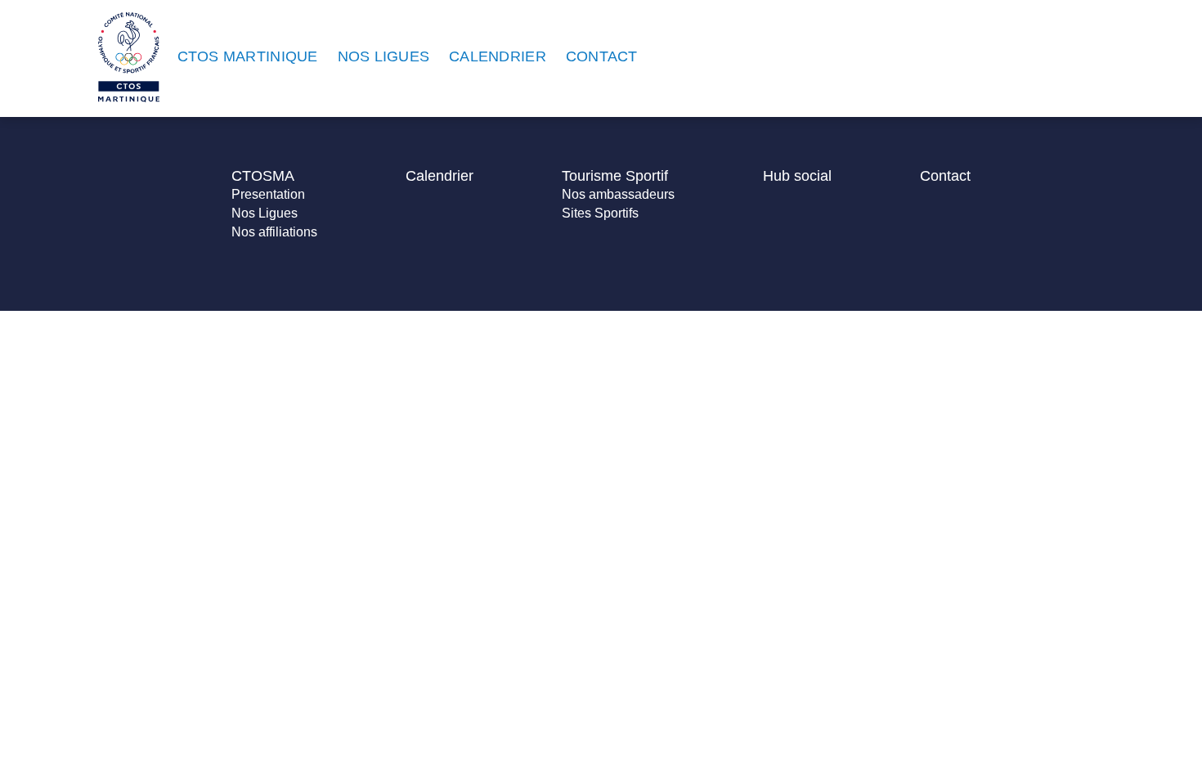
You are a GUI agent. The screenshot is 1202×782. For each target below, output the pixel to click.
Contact (945, 176)
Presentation (268, 194)
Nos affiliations (274, 232)
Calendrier (439, 176)
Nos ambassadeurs (618, 194)
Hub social (797, 176)
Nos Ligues (264, 213)
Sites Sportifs (600, 213)
